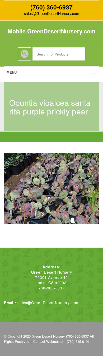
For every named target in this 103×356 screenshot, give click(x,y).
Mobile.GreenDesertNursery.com (51, 31)
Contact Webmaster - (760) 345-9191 (61, 341)
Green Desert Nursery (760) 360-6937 (60, 336)
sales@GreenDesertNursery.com (51, 13)
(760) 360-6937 (51, 7)
